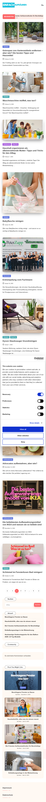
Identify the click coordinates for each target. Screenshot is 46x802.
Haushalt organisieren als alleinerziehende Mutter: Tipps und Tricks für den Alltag (23, 150)
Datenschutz (8, 795)
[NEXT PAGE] (38, 591)
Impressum (7, 788)
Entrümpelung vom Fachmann (17, 280)
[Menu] (42, 5)
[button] (7, 591)
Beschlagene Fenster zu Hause (16, 617)
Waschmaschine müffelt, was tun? (19, 100)
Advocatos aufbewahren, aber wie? (20, 463)
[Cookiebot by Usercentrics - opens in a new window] (34, 358)
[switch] (40, 401)
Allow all (23, 429)
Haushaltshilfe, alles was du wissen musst (20, 621)
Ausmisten (6, 276)
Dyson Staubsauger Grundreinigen (20, 341)
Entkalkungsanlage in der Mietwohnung (19, 630)
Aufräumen (6, 144)
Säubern (6, 46)
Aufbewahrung (7, 459)
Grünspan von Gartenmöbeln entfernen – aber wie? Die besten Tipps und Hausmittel (23, 53)
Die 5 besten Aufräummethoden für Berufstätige (22, 626)
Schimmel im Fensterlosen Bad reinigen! (22, 572)
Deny (23, 442)
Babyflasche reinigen (13, 221)
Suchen (10, 599)
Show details (34, 423)
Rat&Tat (15, 144)
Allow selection (23, 436)
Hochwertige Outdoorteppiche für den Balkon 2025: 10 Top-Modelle (21, 636)
